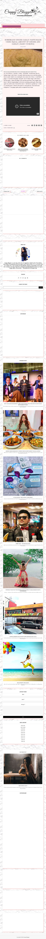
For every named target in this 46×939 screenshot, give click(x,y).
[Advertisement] (23, 205)
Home (23, 191)
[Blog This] (41, 125)
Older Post (39, 191)
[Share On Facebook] (34, 125)
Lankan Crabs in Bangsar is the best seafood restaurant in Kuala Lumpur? (23, 451)
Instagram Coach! (23, 785)
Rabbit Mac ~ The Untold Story (23, 543)
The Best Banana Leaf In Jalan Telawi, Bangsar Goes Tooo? (23, 636)
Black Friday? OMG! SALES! (23, 682)
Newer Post (6, 191)
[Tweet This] (32, 125)
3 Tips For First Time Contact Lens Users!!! (23, 497)
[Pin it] (39, 125)
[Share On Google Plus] (37, 125)
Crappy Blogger (26, 937)
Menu (6, 26)
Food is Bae (10, 127)
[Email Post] (13, 127)
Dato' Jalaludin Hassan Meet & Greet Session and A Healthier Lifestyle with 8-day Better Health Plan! (23, 404)
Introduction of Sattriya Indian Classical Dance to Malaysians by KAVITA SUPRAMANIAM (23, 590)
